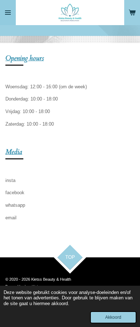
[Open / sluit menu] (8, 12)
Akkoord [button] (113, 317)
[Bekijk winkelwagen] (132, 12)
